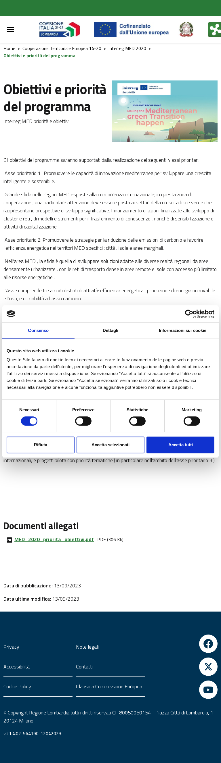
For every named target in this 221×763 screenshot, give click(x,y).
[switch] (83, 421)
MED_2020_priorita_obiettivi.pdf (54, 539)
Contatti (84, 666)
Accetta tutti (180, 444)
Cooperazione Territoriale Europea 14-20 (61, 48)
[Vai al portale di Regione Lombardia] (66, 29)
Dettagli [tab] (111, 330)
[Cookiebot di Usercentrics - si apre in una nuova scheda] (189, 314)
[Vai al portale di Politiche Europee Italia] (193, 29)
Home (9, 48)
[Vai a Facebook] (183, 643)
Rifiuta (40, 444)
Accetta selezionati (110, 444)
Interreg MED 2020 (127, 48)
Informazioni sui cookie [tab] (182, 330)
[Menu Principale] (10, 29)
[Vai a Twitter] (183, 666)
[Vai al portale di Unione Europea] (136, 29)
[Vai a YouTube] (183, 689)
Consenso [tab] (38, 330)
